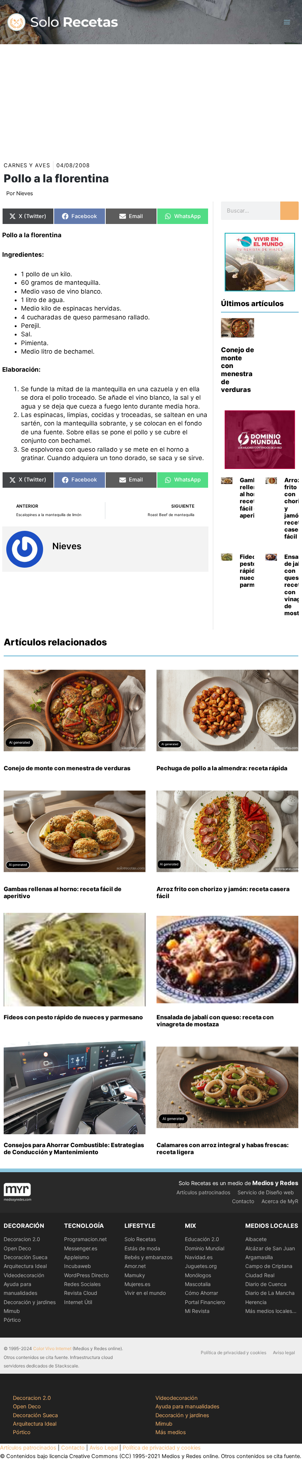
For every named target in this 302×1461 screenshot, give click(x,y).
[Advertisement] (151, 99)
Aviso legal (284, 1352)
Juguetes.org (201, 1266)
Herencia (256, 1302)
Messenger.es (80, 1248)
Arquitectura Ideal (25, 1266)
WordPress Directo (86, 1275)
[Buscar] (289, 211)
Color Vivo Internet (52, 1348)
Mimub (12, 1311)
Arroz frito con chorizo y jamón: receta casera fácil (223, 892)
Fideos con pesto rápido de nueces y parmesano (73, 1017)
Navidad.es (199, 1257)
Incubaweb (77, 1266)
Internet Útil (78, 1302)
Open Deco (17, 1248)
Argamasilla (259, 1257)
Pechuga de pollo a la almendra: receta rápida (222, 768)
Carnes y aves (27, 165)
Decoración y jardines (30, 1302)
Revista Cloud (80, 1293)
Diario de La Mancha (270, 1293)
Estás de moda (142, 1248)
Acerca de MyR (279, 1201)
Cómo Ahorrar (201, 1293)
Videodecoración (24, 1275)
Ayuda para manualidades (187, 1406)
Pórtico (12, 1320)
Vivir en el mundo (145, 1293)
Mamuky (134, 1275)
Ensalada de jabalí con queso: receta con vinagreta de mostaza (215, 1020)
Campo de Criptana (268, 1266)
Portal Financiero (205, 1302)
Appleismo (76, 1257)
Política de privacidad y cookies (233, 1352)
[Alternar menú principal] (287, 22)
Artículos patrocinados (203, 1192)
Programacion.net (85, 1239)
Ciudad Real (259, 1275)
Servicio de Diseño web (266, 1192)
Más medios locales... (270, 1311)
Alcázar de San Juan (270, 1248)
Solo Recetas (140, 1239)
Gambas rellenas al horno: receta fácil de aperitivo (253, 497)
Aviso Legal (103, 1447)
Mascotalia (198, 1284)
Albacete (256, 1239)
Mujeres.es (137, 1284)
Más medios (170, 1432)
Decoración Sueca (26, 1257)
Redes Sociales (82, 1284)
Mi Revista (197, 1311)
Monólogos (198, 1275)
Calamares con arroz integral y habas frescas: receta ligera (223, 1148)
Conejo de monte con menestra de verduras (237, 369)
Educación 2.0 (202, 1239)
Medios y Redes (275, 1183)
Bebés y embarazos (148, 1257)
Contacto (243, 1201)
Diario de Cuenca (266, 1284)
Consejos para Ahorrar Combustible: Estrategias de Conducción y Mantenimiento (74, 1148)
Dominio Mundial (204, 1248)
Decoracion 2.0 (22, 1239)
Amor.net (135, 1266)
